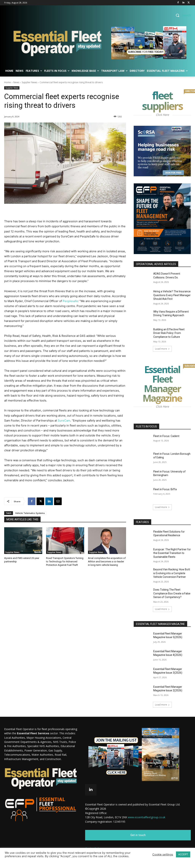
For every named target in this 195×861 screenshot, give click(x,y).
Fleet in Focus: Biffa (165, 489)
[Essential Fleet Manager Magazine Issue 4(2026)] (142, 656)
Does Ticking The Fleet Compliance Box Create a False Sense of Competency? (171, 593)
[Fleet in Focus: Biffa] (142, 494)
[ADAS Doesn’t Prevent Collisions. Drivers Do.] (142, 278)
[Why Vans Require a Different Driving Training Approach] (142, 316)
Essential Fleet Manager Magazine (167, 385)
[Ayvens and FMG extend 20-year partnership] (23, 540)
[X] (188, 3)
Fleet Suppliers (166, 101)
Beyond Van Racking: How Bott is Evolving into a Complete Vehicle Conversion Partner (171, 573)
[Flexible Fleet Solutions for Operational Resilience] (142, 536)
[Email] (58, 501)
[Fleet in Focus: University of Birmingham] (142, 476)
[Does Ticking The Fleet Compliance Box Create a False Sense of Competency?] (142, 594)
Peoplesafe (70, 301)
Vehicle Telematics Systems (30, 513)
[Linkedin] (183, 3)
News (16, 82)
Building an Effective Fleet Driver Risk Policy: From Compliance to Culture (169, 333)
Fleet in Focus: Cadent (166, 436)
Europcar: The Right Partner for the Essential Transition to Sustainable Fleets (172, 553)
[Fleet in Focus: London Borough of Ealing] (142, 458)
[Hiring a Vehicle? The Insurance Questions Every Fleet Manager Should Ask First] (142, 296)
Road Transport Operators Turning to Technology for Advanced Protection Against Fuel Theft (64, 561)
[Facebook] (178, 3)
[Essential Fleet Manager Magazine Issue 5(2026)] (142, 638)
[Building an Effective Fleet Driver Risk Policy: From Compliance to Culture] (142, 334)
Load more (161, 348)
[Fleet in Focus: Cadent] (142, 440)
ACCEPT (183, 854)
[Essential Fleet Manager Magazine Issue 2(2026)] (142, 691)
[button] (182, 15)
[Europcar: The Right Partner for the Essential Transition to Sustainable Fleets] (142, 554)
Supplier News (29, 82)
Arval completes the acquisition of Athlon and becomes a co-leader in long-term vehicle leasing (107, 561)
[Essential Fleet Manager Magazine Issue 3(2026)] (142, 673)
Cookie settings (162, 854)
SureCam (64, 420)
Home (7, 82)
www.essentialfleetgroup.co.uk (146, 817)
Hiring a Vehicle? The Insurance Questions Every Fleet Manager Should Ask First (172, 295)
